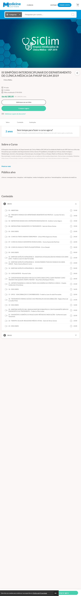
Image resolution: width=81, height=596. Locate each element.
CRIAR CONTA (64, 5)
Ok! (56, 593)
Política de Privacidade (40, 593)
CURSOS (30, 5)
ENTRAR (53, 5)
